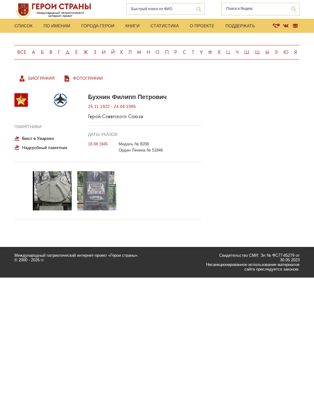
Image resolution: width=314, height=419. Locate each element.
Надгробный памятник (44, 147)
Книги (132, 25)
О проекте (202, 25)
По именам (57, 25)
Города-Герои (97, 25)
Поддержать (240, 25)
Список (23, 25)
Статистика (165, 25)
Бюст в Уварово (38, 138)
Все (21, 52)
